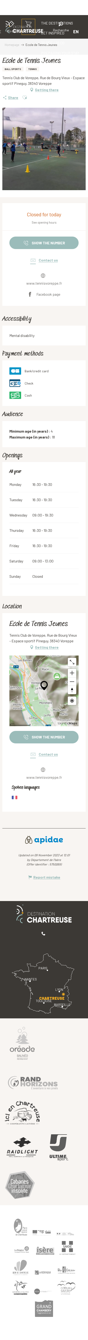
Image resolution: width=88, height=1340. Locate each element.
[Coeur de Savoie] (66, 1287)
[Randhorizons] (32, 1081)
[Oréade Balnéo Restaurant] (22, 1043)
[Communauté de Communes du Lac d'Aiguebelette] (43, 1291)
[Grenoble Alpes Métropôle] (20, 1287)
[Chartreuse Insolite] (20, 1185)
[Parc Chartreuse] (20, 1227)
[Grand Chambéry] (44, 1308)
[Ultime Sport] (59, 1148)
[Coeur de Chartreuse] (20, 1267)
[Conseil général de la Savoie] (67, 1247)
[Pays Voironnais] (66, 1271)
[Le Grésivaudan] (43, 1272)
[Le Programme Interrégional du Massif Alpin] (42, 1232)
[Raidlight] (22, 1148)
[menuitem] (53, 42)
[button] (61, 27)
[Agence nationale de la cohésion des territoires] (65, 1233)
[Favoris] (45, 31)
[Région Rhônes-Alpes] (22, 1249)
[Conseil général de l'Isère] (45, 1250)
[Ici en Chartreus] (22, 1112)
